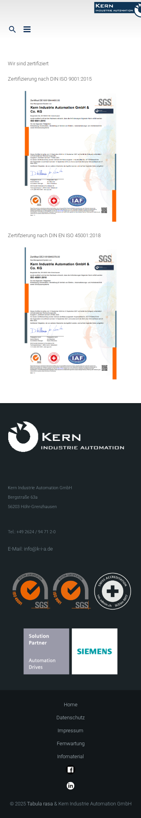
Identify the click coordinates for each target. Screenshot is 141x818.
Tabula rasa (40, 804)
